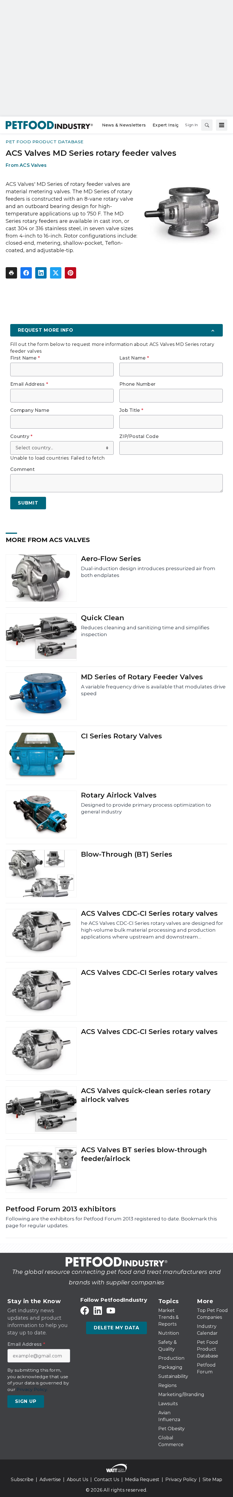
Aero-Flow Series (111, 559)
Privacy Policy (181, 1479)
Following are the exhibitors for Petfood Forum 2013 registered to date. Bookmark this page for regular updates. (111, 1222)
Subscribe (22, 1479)
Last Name (134, 358)
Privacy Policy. (32, 1389)
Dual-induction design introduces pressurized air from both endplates (148, 572)
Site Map (212, 1479)
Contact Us (106, 1479)
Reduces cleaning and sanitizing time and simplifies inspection (145, 631)
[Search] (207, 125)
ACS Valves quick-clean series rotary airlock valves (146, 1095)
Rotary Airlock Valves (119, 795)
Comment (22, 469)
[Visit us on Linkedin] (97, 1310)
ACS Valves (33, 165)
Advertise (50, 1479)
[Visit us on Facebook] (84, 1310)
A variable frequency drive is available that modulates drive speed (153, 690)
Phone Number (137, 384)
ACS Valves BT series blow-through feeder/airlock (144, 1154)
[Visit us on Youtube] (111, 1310)
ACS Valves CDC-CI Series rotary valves (149, 913)
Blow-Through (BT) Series (126, 854)
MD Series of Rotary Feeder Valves (142, 677)
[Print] (11, 273)
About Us (77, 1479)
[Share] (26, 273)
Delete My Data (116, 1327)
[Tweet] (55, 273)
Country (21, 436)
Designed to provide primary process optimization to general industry (146, 808)
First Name (25, 358)
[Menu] (221, 125)
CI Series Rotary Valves (121, 736)
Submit (28, 503)
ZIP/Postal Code (139, 436)
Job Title (131, 410)
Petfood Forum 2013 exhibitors (61, 1209)
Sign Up (25, 1401)
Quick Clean (102, 618)
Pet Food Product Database (45, 141)
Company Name (29, 410)
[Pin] (70, 273)
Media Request (142, 1479)
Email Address (29, 384)
